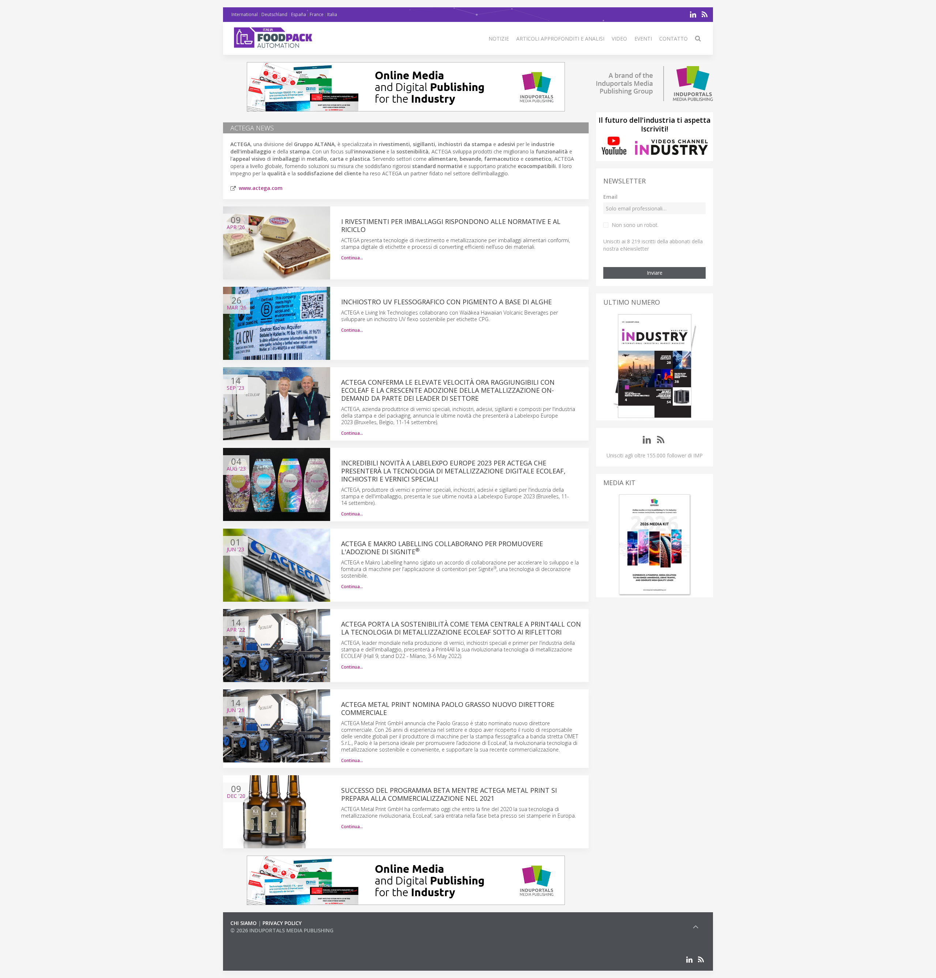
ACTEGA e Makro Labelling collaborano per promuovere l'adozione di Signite (442, 547)
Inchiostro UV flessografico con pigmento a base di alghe (446, 301)
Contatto (673, 38)
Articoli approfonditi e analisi (560, 38)
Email (610, 196)
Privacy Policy (282, 923)
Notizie (498, 38)
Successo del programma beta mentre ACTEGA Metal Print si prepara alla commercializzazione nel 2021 (449, 794)
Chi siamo (243, 923)
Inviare (655, 272)
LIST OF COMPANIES (255, 937)
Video (619, 38)
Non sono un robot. (635, 224)
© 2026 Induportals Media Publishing (281, 930)
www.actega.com (261, 187)
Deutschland (274, 14)
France (317, 14)
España (298, 14)
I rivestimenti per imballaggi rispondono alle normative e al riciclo (451, 225)
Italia (332, 14)
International (244, 14)
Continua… (352, 258)
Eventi (643, 38)
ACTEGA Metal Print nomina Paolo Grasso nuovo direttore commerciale (447, 708)
